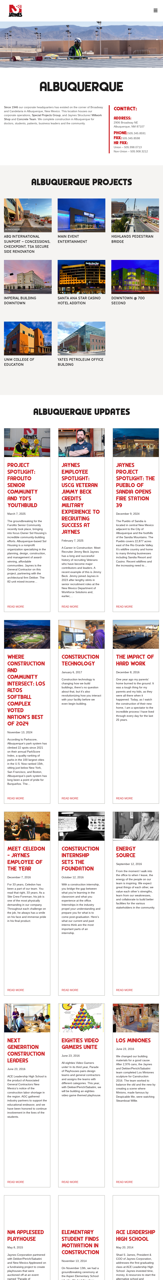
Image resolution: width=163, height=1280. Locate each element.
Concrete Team (26, 119)
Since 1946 (11, 107)
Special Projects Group (46, 115)
